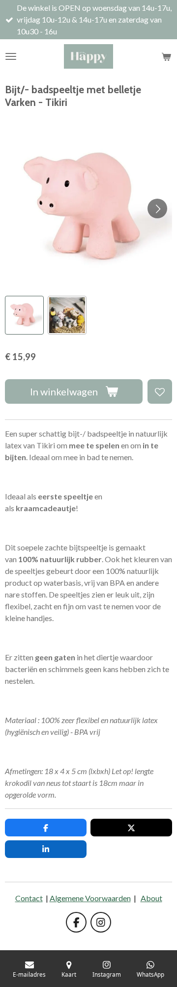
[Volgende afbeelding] (157, 208)
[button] (24, 315)
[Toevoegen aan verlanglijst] (160, 391)
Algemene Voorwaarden (90, 898)
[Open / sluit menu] (11, 56)
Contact (29, 898)
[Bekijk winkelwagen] (166, 56)
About (151, 898)
